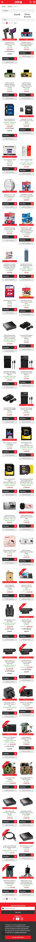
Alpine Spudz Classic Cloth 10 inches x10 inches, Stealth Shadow (26, 882)
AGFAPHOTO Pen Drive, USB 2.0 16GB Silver (26, 302)
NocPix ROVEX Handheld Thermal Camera (9, 44)
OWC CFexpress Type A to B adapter (9, 443)
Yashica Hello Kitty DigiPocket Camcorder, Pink (26, 517)
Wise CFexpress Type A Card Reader (26, 846)
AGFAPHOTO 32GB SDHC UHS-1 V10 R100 (26, 195)
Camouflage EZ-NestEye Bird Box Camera (10, 586)
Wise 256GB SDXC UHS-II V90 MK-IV (9, 119)
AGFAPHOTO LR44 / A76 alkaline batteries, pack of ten (26, 265)
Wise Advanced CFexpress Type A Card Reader (9, 812)
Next (15, 23)
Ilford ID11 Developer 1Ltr (26, 160)
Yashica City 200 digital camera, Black (9, 737)
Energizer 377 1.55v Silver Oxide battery (9, 195)
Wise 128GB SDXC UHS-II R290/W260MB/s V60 (26, 444)
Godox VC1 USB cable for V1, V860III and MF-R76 (9, 847)
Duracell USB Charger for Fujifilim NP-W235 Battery (9, 373)
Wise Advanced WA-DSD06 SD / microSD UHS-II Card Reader (10, 337)
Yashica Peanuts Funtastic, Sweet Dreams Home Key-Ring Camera (26, 85)
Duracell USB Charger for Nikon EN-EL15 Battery (26, 373)
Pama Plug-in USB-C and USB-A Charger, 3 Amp (10, 704)
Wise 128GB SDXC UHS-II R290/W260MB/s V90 (9, 480)
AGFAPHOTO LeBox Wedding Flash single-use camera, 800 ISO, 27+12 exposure (9, 266)
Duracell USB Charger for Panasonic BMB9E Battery (9, 409)
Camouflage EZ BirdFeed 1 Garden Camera (26, 738)
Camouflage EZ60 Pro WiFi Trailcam (26, 778)
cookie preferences (20, 932)
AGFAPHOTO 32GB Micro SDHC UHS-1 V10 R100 (26, 120)
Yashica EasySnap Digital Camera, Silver (10, 516)
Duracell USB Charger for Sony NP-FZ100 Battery (26, 409)
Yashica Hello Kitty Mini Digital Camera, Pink (9, 551)
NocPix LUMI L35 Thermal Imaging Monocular (10, 662)
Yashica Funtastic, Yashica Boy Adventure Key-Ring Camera (26, 44)
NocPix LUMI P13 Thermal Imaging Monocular (26, 662)
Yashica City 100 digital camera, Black (26, 703)
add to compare (10, 62)
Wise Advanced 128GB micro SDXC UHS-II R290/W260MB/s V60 (26, 480)
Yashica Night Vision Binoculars (9, 620)
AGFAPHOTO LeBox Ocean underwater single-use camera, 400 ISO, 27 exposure (26, 230)
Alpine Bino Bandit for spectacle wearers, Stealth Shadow (10, 882)
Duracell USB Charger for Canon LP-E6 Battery (26, 337)
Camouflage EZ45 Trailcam (10, 778)
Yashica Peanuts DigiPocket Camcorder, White (26, 552)
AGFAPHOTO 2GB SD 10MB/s (9, 301)
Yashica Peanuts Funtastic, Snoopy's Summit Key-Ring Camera (9, 85)
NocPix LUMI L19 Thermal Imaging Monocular (26, 621)
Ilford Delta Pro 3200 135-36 (10, 160)
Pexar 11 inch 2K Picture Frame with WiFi (26, 586)
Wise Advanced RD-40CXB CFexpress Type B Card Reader (26, 812)
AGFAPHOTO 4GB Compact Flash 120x (9, 228)
